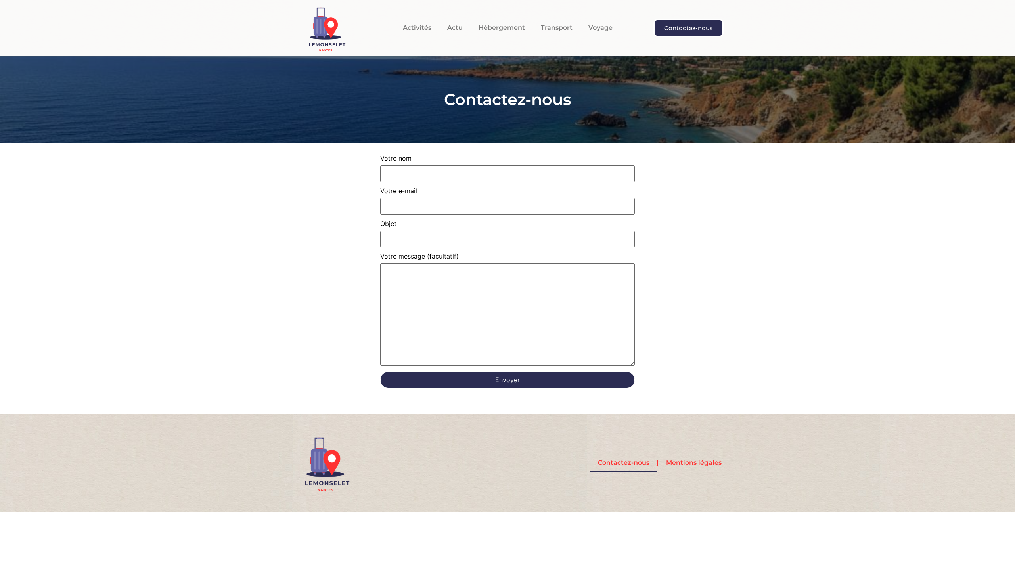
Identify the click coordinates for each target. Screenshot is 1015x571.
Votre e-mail (398, 191)
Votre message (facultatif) (419, 256)
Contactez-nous (623, 462)
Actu (455, 27)
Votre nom (396, 158)
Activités (417, 27)
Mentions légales (694, 462)
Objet (388, 224)
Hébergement (502, 27)
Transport (557, 27)
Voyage (600, 27)
